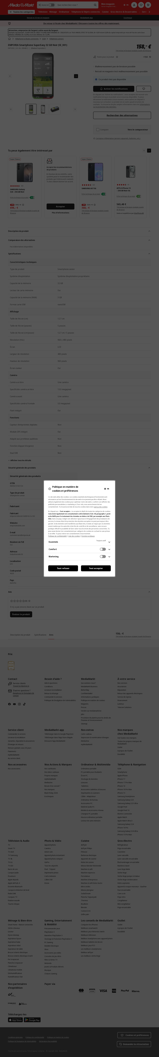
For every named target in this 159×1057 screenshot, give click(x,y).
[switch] (103, 549)
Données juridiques (88, 536)
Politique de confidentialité (57, 536)
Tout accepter (96, 568)
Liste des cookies (74, 536)
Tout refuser (63, 568)
